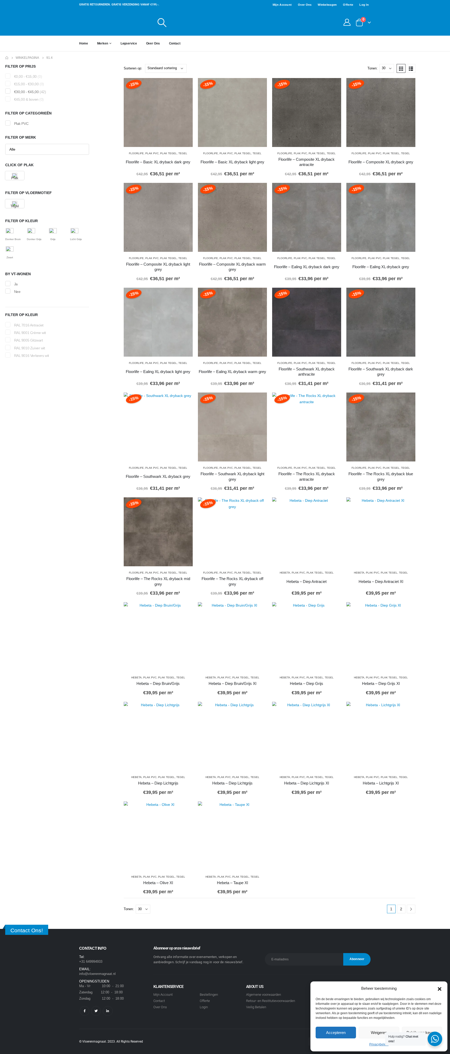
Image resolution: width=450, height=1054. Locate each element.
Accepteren (335, 1032)
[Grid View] (401, 68)
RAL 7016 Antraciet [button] (30, 324)
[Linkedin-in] (108, 1011)
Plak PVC (153, 153)
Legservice (133, 43)
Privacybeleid (379, 1044)
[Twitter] (96, 1011)
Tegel (179, 153)
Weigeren (379, 1032)
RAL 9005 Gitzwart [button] (30, 340)
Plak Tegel (167, 153)
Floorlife (139, 153)
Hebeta (287, 573)
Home (84, 43)
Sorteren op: (134, 68)
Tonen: (372, 68)
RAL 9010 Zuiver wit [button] (30, 347)
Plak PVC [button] (22, 123)
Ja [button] (16, 284)
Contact (184, 43)
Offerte (346, 5)
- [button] (30, 76)
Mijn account (273, 5)
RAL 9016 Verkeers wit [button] (33, 355)
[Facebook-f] (84, 1011)
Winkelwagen (323, 5)
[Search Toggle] (162, 22)
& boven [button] (31, 99)
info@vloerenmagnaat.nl (100, 973)
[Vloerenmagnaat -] (111, 22)
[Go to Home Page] (6, 58)
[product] (306, 531)
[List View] (411, 68)
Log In (364, 5)
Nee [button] (17, 291)
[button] (439, 983)
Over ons (298, 5)
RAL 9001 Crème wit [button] (31, 332)
